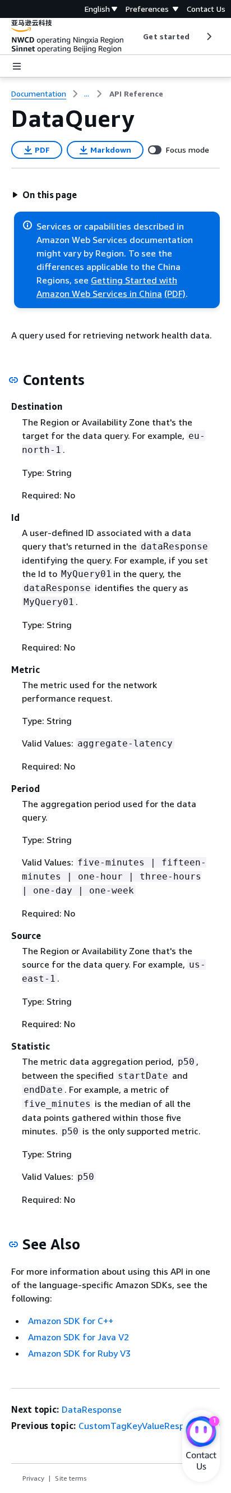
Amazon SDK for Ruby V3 (79, 1353)
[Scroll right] (208, 36)
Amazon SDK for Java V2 (78, 1337)
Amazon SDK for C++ (70, 1320)
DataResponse (92, 1409)
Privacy (33, 1478)
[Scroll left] (135, 36)
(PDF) (175, 293)
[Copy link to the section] (13, 380)
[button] (44, 194)
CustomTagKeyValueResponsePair (149, 1425)
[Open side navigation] (17, 66)
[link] (136, 93)
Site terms (71, 1478)
